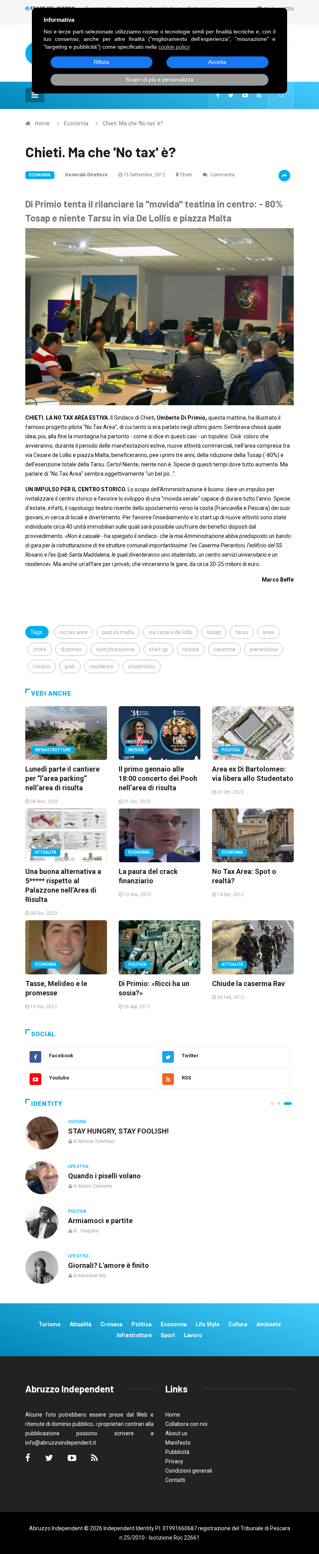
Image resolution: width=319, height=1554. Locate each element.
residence (101, 666)
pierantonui (264, 649)
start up (158, 649)
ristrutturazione (115, 649)
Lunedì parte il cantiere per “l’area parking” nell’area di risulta (62, 778)
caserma (224, 649)
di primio (71, 649)
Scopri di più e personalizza (159, 79)
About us (176, 1433)
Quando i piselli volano (104, 1176)
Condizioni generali (188, 1471)
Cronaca (111, 1324)
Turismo (50, 1324)
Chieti (186, 175)
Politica (231, 750)
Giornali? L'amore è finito (108, 1265)
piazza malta (118, 632)
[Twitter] (230, 95)
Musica (136, 750)
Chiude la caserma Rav (248, 983)
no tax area (74, 632)
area (268, 632)
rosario (41, 666)
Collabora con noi (186, 1424)
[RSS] (259, 95)
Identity (46, 1103)
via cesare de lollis (171, 632)
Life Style (78, 1166)
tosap (214, 632)
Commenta (222, 175)
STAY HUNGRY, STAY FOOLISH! (118, 1131)
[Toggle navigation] (34, 95)
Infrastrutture (53, 750)
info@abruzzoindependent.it (60, 1443)
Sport (168, 1335)
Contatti (175, 1480)
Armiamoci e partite (100, 1220)
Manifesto (178, 1443)
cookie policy (174, 47)
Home (42, 123)
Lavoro (193, 1335)
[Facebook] (217, 95)
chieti (39, 649)
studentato (141, 666)
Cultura (77, 1122)
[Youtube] (245, 95)
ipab (70, 666)
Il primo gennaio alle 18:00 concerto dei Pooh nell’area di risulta (158, 778)
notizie (190, 649)
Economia (76, 123)
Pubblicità (177, 1452)
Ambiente (268, 1324)
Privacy (174, 1461)
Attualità (45, 852)
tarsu (241, 632)
